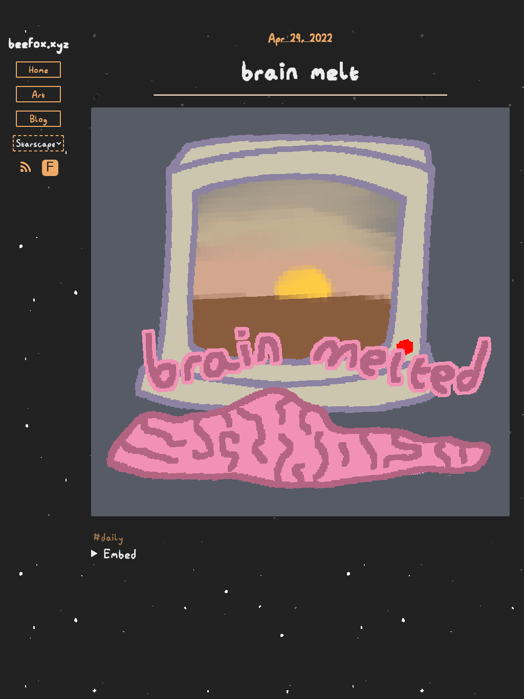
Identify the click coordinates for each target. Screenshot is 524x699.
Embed (120, 553)
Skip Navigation (38, 24)
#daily (108, 537)
